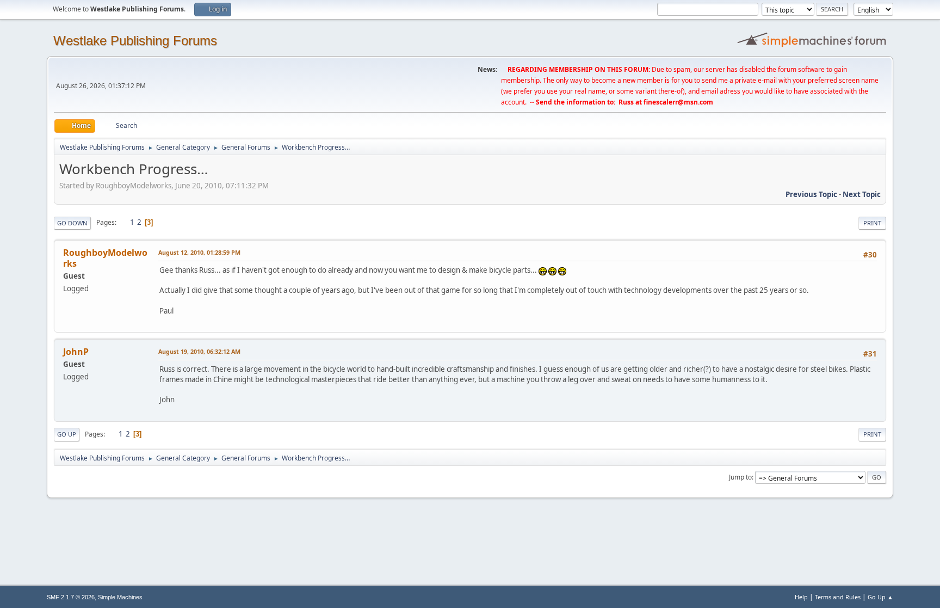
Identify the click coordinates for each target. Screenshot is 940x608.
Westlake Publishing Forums (135, 40)
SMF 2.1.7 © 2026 (71, 597)
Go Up (66, 434)
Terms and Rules (838, 597)
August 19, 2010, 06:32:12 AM (199, 351)
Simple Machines (120, 597)
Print (872, 223)
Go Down (72, 223)
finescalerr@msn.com (678, 102)
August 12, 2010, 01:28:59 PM (199, 252)
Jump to (740, 477)
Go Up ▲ (880, 597)
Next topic (862, 194)
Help (801, 597)
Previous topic (811, 194)
